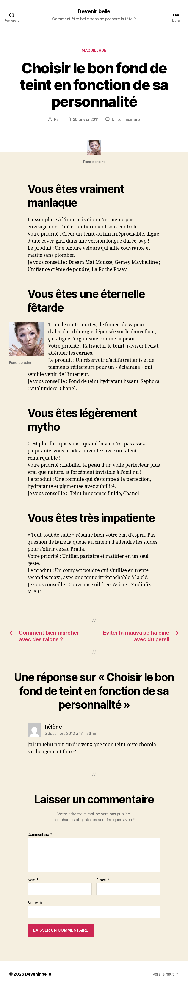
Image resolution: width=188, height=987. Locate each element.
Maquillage (94, 50)
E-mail (102, 880)
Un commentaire (126, 119)
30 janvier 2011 (86, 119)
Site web (35, 902)
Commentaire (40, 835)
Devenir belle (93, 11)
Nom (33, 880)
